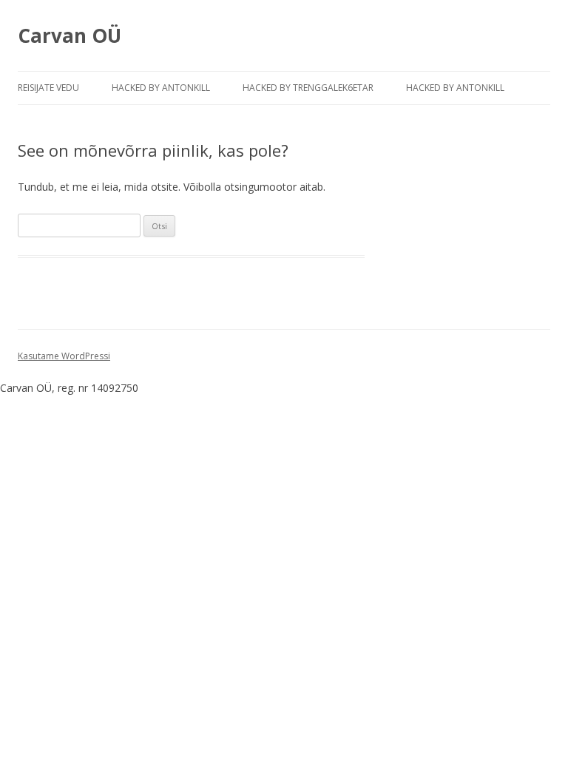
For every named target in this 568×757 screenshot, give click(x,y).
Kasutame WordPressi (64, 356)
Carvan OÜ (69, 35)
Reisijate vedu (48, 87)
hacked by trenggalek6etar (308, 87)
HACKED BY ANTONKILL (161, 87)
